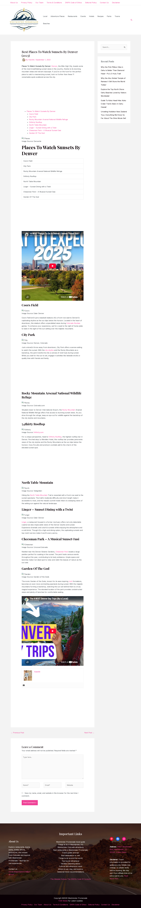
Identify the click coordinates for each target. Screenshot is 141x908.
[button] (131, 20)
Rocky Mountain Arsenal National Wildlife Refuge (48, 119)
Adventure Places (58, 16)
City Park (32, 117)
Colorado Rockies (73, 323)
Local (45, 16)
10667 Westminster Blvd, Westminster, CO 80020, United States (121, 849)
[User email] (24, 685)
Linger (24, 522)
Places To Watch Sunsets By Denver (41, 111)
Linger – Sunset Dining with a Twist (42, 128)
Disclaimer (116, 3)
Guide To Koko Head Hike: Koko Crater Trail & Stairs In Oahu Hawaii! (113, 103)
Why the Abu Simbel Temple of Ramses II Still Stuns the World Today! (113, 81)
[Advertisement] (53, 95)
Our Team (39, 3)
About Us (14, 3)
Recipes (100, 16)
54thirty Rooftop (36, 122)
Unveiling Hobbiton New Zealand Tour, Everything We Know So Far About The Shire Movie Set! (114, 115)
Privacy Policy (26, 3)
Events (83, 16)
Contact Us (104, 3)
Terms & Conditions (54, 3)
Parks (109, 16)
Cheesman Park (62, 552)
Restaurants (72, 16)
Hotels (91, 16)
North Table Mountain (38, 125)
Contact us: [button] (20, 872)
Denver (54, 66)
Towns (117, 16)
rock (71, 581)
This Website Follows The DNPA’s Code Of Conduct (70, 879)
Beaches (46, 23)
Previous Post (17, 733)
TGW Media (62, 901)
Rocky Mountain (68, 410)
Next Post (89, 733)
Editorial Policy (91, 3)
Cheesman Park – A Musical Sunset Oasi (45, 130)
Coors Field (33, 114)
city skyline (49, 350)
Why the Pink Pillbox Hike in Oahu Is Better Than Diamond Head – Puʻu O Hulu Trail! (112, 70)
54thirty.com (38, 432)
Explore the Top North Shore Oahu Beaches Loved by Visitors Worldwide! (113, 92)
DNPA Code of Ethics (73, 3)
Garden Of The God (37, 133)
